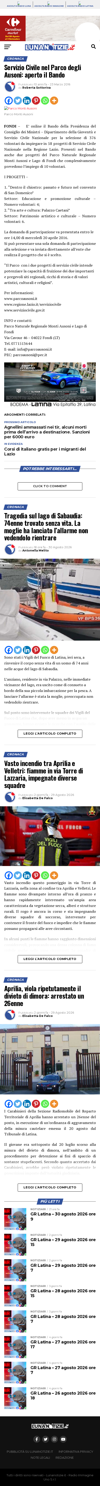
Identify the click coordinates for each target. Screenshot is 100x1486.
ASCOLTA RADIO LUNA (19, 6)
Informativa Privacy (76, 1451)
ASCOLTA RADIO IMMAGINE (49, 6)
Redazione (65, 1457)
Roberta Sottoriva (36, 87)
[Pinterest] (36, 101)
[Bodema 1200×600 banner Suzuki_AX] (50, 407)
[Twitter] (18, 101)
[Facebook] (9, 101)
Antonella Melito (35, 550)
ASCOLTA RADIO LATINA (80, 6)
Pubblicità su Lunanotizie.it (30, 1451)
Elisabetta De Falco (37, 798)
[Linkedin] (27, 101)
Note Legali (40, 1457)
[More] (54, 101)
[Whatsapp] (45, 101)
